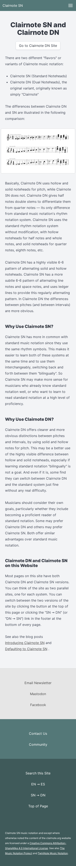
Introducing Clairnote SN (25, 643)
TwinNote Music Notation (53, 853)
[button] (70, 5)
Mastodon (38, 694)
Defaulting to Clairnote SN (26, 649)
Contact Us (38, 733)
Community (38, 744)
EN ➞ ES (38, 784)
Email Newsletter (38, 683)
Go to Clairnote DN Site (38, 45)
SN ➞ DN (38, 795)
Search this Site (38, 773)
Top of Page (38, 806)
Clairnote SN (13, 5)
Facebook (38, 705)
